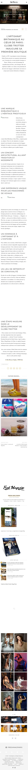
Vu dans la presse (17, 760)
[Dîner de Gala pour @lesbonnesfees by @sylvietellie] (0, 752)
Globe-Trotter (5, 364)
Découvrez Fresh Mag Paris (13, 758)
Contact (21, 764)
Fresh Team (6, 760)
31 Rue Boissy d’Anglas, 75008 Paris (14, 359)
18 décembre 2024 (14, 19)
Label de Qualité (9, 762)
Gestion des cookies (14, 765)
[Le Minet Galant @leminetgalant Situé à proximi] (17, 752)
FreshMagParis (15, 747)
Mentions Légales (7, 764)
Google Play (22, 531)
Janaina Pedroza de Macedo (9, 29)
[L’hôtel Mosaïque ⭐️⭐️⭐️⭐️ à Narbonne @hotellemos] (6, 752)
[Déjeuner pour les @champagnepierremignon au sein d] (11, 752)
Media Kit (18, 761)
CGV (16, 764)
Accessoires (14, 8)
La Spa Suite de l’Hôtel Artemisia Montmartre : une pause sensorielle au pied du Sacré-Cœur (21, 446)
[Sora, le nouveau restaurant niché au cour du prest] (23, 752)
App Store (15, 531)
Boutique (19, 762)
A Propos (20, 759)
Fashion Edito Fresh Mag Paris (9, 584)
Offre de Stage (9, 761)
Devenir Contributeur (9, 759)
